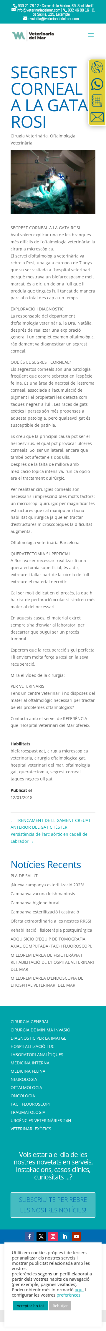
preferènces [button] (68, 1295)
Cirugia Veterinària (29, 136)
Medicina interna (30, 1063)
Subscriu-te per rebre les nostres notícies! (53, 1204)
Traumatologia (28, 1112)
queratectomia (33, 772)
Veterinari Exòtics (31, 1128)
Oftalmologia (26, 1087)
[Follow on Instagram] (53, 1236)
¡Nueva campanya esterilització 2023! (47, 885)
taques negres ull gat (31, 779)
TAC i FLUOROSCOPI (30, 1104)
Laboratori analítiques (37, 1054)
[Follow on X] (41, 1236)
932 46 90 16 (78, 10)
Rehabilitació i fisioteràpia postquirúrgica (51, 930)
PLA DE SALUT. (25, 875)
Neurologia (24, 1079)
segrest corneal (65, 772)
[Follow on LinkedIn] (64, 1236)
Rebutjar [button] (60, 1305)
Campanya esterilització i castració (45, 912)
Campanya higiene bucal (35, 902)
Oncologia (23, 1096)
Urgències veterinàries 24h (41, 1120)
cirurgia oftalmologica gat (59, 758)
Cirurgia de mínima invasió (40, 1030)
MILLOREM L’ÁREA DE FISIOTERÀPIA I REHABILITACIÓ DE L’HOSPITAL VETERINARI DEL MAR (52, 962)
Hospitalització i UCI (33, 1046)
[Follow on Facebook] (29, 1236)
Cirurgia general (30, 1021)
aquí (79, 1289)
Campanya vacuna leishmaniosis (43, 893)
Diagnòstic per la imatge (38, 1038)
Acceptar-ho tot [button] (30, 1305)
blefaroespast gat (28, 751)
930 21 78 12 (28, 5)
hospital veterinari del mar (37, 765)
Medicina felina (28, 1071)
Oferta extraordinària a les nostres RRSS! (51, 921)
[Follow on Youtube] (76, 1236)
